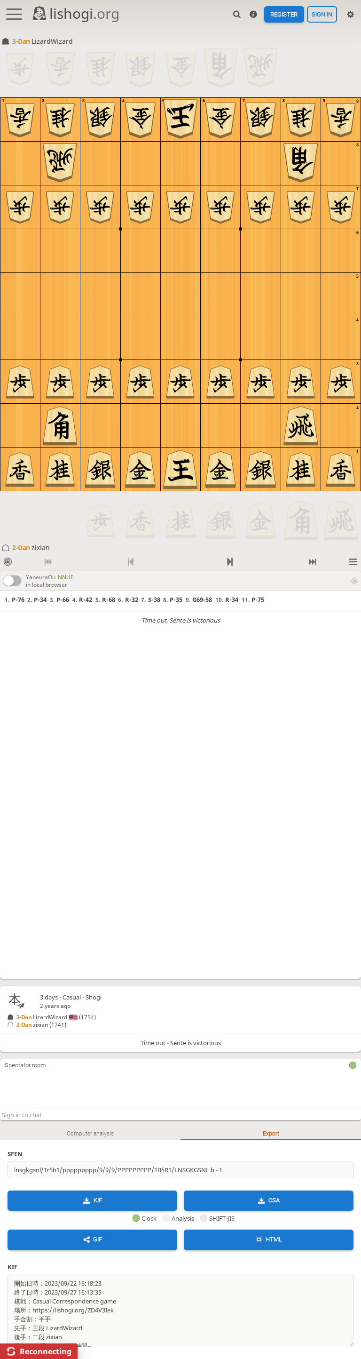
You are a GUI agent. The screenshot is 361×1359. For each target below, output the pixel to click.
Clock (149, 1218)
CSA (274, 1200)
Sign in (322, 14)
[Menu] (353, 562)
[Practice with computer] (8, 562)
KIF (98, 1200)
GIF (97, 1239)
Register (284, 14)
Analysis (183, 1218)
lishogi (84, 13)
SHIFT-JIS (222, 1218)
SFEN (15, 1154)
